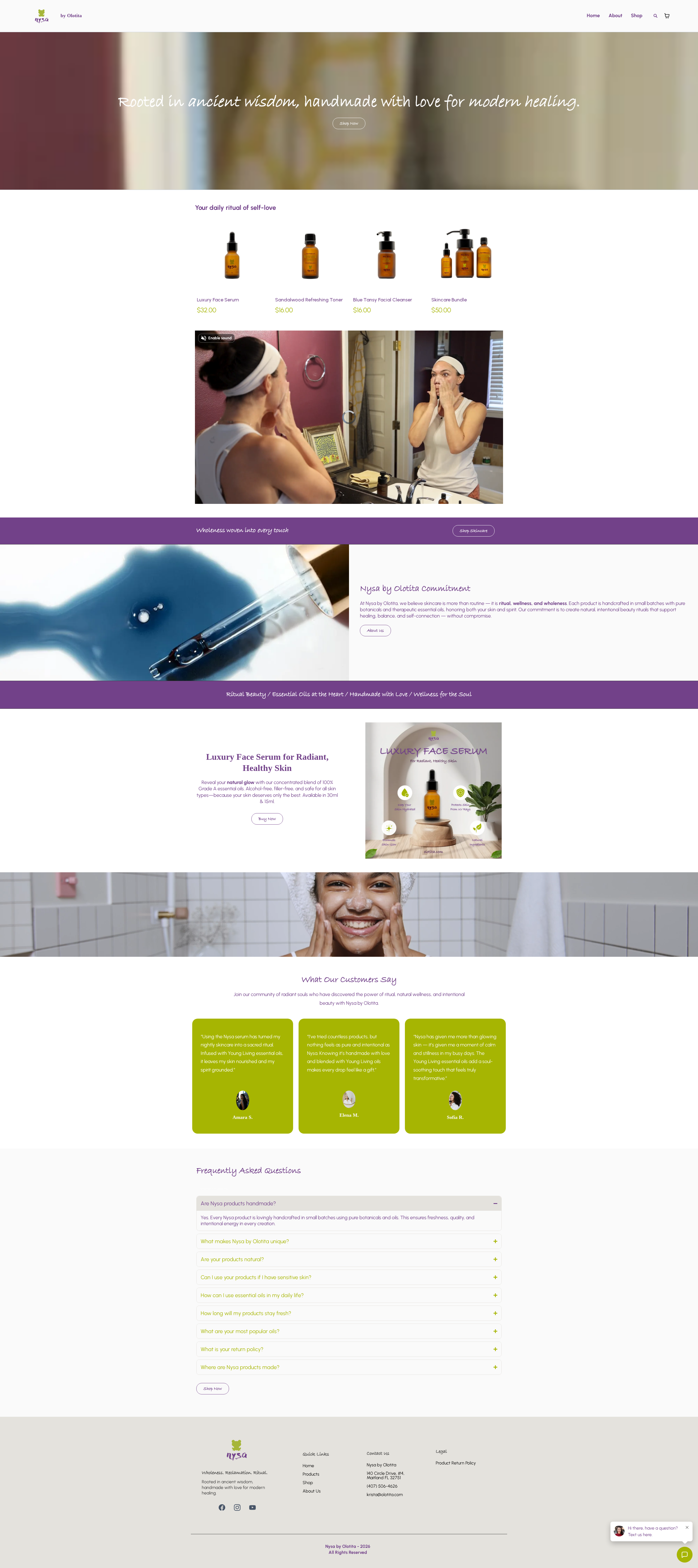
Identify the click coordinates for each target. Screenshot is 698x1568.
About (615, 15)
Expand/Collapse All (214, 1189)
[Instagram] (237, 1507)
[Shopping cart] (667, 16)
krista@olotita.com (385, 1494)
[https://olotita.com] (42, 15)
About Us (312, 1491)
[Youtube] (252, 1507)
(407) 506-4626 (382, 1486)
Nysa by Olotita (381, 1464)
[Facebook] (222, 1507)
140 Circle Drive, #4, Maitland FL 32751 (385, 1475)
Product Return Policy (456, 1463)
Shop (636, 15)
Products (311, 1474)
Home (593, 15)
